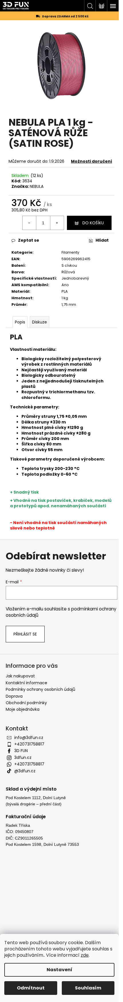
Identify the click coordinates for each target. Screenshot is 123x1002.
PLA (64, 291)
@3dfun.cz (24, 771)
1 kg (64, 298)
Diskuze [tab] (39, 322)
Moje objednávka (22, 709)
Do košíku (93, 223)
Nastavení (59, 969)
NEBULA (36, 186)
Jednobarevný (75, 278)
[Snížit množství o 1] (29, 223)
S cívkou (69, 265)
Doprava (14, 696)
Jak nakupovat (20, 676)
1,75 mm (68, 304)
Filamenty (70, 252)
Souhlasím (88, 988)
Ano (65, 285)
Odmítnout (31, 988)
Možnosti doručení (91, 161)
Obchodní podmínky (26, 703)
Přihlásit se (25, 634)
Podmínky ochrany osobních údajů (40, 689)
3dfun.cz (22, 757)
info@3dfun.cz (28, 737)
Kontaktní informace (26, 683)
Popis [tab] (20, 322)
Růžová (68, 272)
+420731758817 (29, 744)
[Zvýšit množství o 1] (57, 223)
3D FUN (21, 750)
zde (85, 955)
